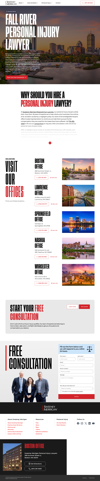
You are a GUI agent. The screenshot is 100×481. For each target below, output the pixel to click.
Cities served (11, 427)
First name (63, 356)
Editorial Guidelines (42, 431)
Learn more (72, 306)
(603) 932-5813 (42, 256)
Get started (84, 306)
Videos (38, 429)
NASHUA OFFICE (40, 243)
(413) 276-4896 (42, 230)
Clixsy (15, 478)
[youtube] (93, 423)
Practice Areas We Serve (15, 425)
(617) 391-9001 (89, 3)
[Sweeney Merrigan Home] (11, 3)
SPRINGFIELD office (42, 217)
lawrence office (41, 190)
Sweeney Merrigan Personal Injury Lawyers (38, 112)
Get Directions (36, 463)
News (37, 425)
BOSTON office (39, 164)
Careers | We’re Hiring (14, 433)
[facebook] (78, 423)
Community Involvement (15, 431)
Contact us (85, 477)
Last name (81, 356)
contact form (39, 124)
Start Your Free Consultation (15, 77)
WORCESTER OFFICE (42, 269)
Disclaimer (39, 433)
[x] (86, 423)
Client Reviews (61, 425)
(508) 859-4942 (42, 283)
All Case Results (61, 422)
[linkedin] (89, 423)
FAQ (37, 422)
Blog (37, 427)
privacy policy (79, 391)
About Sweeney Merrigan (15, 422)
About (20, 3)
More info (54, 177)
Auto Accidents (32, 3)
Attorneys (11, 429)
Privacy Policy (92, 477)
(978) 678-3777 (42, 204)
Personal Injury (46, 3)
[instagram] (82, 423)
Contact (58, 3)
